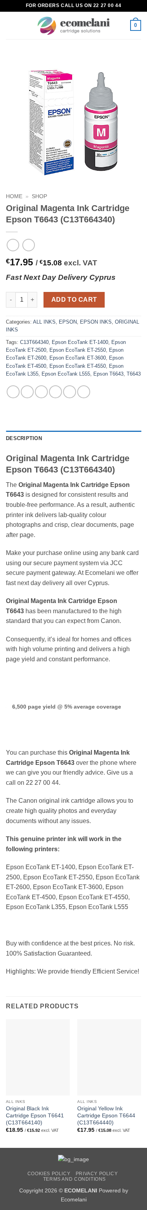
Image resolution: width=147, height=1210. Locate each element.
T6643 (134, 374)
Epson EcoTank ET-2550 (77, 350)
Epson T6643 (108, 374)
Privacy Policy (97, 1173)
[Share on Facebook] (27, 391)
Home (14, 196)
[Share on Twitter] (41, 391)
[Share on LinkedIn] (83, 391)
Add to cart (74, 299)
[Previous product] (28, 245)
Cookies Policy (49, 1173)
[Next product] (13, 245)
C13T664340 (34, 342)
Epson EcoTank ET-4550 (77, 366)
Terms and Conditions (74, 1179)
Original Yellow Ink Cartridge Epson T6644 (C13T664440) (106, 1115)
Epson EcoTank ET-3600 (77, 358)
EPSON (68, 322)
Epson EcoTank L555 (66, 374)
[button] (10, 25)
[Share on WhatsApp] (13, 391)
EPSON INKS (96, 322)
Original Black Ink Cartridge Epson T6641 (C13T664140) (35, 1115)
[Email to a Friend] (55, 391)
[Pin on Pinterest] (69, 391)
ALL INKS (44, 322)
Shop (39, 196)
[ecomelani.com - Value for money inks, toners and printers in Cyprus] (73, 25)
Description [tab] (24, 438)
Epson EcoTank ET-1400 (80, 342)
